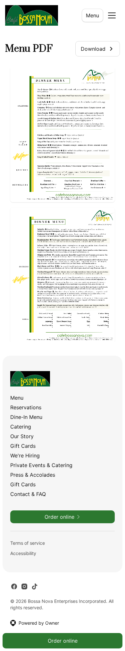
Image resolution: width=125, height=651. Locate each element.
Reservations (25, 407)
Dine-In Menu (26, 417)
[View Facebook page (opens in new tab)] (14, 586)
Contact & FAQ (28, 494)
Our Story (22, 436)
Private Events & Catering (41, 465)
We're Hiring (25, 455)
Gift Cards (23, 446)
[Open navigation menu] (111, 15)
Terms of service (27, 543)
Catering (20, 426)
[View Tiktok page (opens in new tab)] (34, 586)
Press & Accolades (32, 475)
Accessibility (23, 553)
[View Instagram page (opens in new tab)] (24, 586)
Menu (92, 15)
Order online (63, 641)
